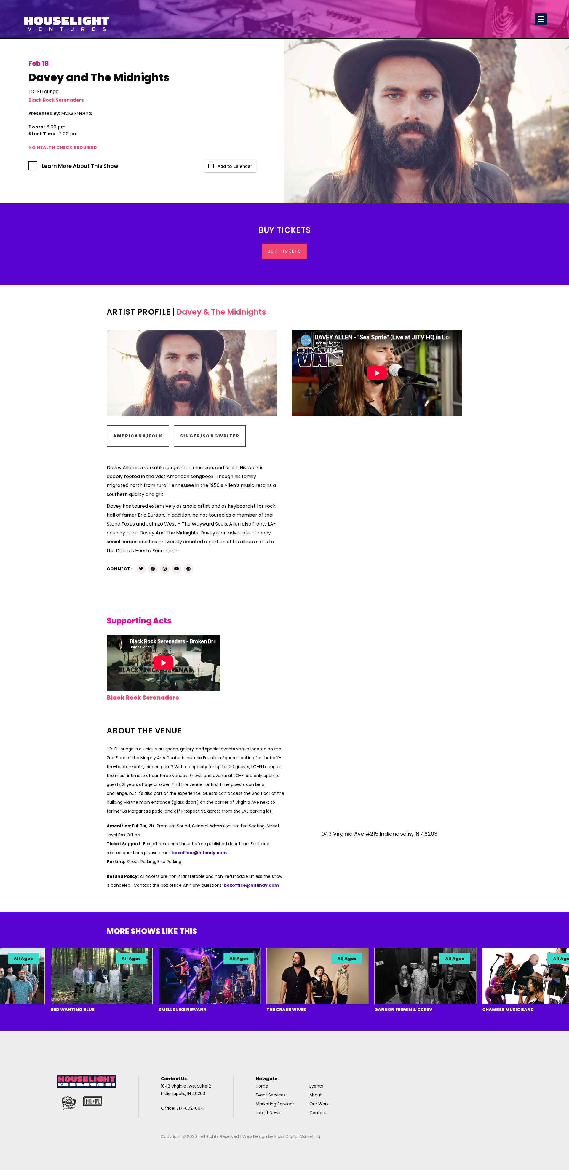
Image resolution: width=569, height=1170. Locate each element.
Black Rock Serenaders (56, 100)
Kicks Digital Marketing (297, 1136)
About (315, 1095)
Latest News (268, 1113)
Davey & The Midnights (221, 312)
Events (316, 1086)
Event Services (271, 1095)
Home (262, 1086)
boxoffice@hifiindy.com (199, 853)
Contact (318, 1113)
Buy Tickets (284, 251)
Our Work (319, 1104)
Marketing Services (275, 1104)
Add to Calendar (235, 166)
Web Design (254, 1136)
